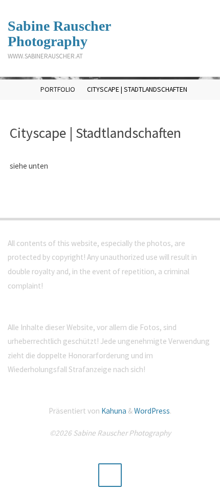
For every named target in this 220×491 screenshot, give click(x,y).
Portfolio (57, 89)
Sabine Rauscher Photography (59, 33)
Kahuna (113, 411)
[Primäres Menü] (201, 38)
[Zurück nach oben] (110, 475)
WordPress (152, 411)
